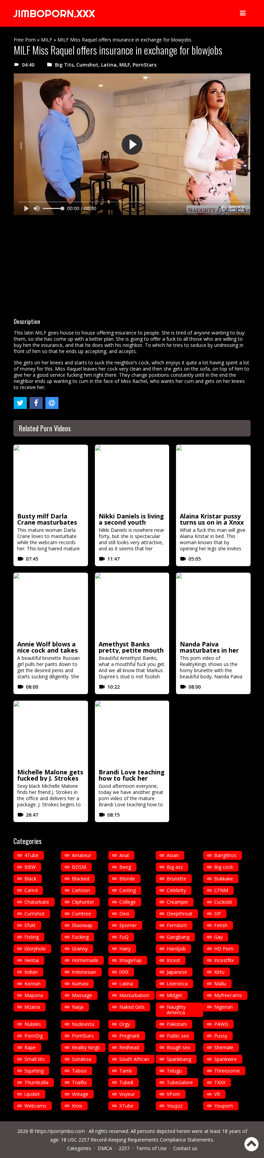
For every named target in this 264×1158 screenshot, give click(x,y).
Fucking (80, 937)
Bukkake (223, 878)
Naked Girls (132, 1007)
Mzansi (32, 1007)
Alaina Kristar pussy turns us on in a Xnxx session (212, 522)
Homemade (85, 960)
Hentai (31, 960)
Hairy (125, 948)
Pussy (220, 1035)
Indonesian (84, 972)
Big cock (223, 867)
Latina (109, 64)
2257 (124, 1148)
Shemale (223, 1047)
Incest (173, 960)
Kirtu (219, 972)
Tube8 (126, 1082)
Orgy (124, 1024)
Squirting (34, 1070)
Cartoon (81, 890)
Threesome (227, 1070)
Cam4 (30, 890)
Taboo (79, 1070)
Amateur (81, 855)
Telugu (174, 1070)
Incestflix (224, 960)
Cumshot (87, 64)
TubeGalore (180, 1082)
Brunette (176, 878)
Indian (31, 972)
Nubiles (32, 1024)
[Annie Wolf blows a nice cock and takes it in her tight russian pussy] (51, 605)
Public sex (178, 1035)
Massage (82, 995)
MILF (46, 39)
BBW (30, 867)
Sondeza (81, 1059)
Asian (173, 855)
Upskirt (32, 1094)
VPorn (173, 1094)
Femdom (177, 925)
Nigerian (223, 1007)
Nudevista (83, 1024)
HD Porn (223, 948)
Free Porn (25, 39)
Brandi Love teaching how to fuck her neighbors (132, 778)
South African (134, 1059)
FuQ (124, 937)
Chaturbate (36, 902)
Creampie (177, 902)
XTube (126, 1105)
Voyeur (127, 1094)
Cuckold (223, 902)
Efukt (30, 925)
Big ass (175, 867)
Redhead (129, 1047)
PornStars (144, 64)
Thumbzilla (36, 1082)
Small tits (34, 1059)
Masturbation (134, 995)
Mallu (220, 983)
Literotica (177, 983)
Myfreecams (228, 995)
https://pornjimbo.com (60, 1131)
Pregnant (129, 1035)
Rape (30, 1047)
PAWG (221, 1024)
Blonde (127, 878)
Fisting (31, 937)
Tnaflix (79, 1082)
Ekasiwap (82, 925)
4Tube (31, 855)
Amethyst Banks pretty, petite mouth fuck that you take (131, 650)
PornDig (33, 1035)
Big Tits (64, 64)
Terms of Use (151, 1148)
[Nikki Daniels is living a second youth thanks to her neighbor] (132, 477)
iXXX (124, 972)
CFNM (221, 890)
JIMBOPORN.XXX (54, 13)
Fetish (221, 925)
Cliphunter (83, 902)
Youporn (223, 1105)
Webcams (35, 1105)
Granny (80, 948)
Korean (32, 983)
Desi (124, 913)
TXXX (220, 1082)
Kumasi (80, 983)
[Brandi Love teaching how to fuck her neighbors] (132, 733)
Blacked (80, 878)
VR (217, 1094)
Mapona (33, 995)
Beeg (125, 867)
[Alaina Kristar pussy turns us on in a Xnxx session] (213, 477)
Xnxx (77, 1105)
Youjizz (175, 1105)
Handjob (176, 948)
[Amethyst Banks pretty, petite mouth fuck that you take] (132, 605)
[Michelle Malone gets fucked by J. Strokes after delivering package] (51, 733)
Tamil (125, 1070)
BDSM (79, 867)
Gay (218, 937)
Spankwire (225, 1059)
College (127, 902)
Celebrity (176, 890)
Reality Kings (86, 1047)
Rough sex (178, 1047)
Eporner (128, 925)
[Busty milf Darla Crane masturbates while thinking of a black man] (51, 477)
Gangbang (178, 937)
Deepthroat (179, 913)
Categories (79, 1148)
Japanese (177, 972)
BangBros (225, 855)
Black (30, 878)
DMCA (105, 1148)
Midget (174, 995)
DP (217, 913)
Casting (127, 890)
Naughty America (176, 1010)
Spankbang (179, 1059)
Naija (78, 1007)
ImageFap (130, 960)
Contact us (185, 1148)
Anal (124, 855)
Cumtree (81, 913)
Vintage (80, 1094)
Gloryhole (35, 948)
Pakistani (177, 1024)
